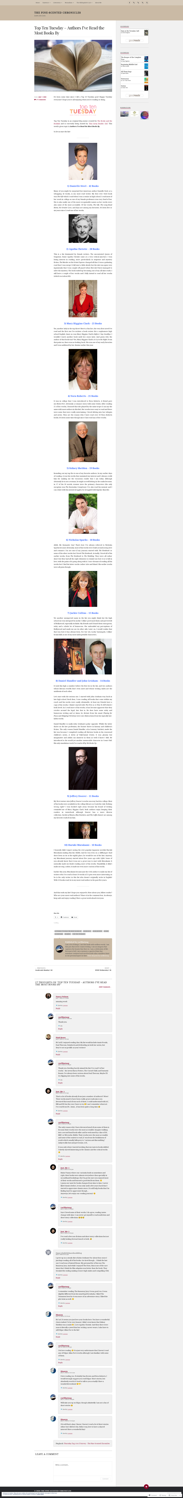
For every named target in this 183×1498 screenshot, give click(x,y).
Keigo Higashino (126, 61)
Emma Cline (125, 87)
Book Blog (87, 931)
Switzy (123, 86)
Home (38, 3)
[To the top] (146, 1486)
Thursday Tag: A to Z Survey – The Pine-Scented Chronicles (87, 1443)
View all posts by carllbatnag (98, 956)
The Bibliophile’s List (84, 3)
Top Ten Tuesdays (79, 934)
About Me (98, 3)
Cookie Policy (40, 1494)
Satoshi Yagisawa (126, 32)
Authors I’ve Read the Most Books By (68, 931)
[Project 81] (138, 2)
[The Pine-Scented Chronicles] (134, 2)
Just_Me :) (60, 1091)
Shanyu (59, 1315)
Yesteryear (125, 79)
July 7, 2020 (42, 97)
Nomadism (68, 3)
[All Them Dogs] (146, 76)
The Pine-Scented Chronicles (57, 12)
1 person (65, 1005)
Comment (105, 1479)
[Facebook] (129, 2)
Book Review (97, 931)
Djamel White (125, 73)
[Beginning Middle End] (146, 68)
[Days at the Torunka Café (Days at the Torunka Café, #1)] (146, 35)
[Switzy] (146, 90)
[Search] (147, 2)
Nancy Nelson (62, 996)
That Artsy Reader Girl (98, 123)
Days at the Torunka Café (130, 31)
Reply (58, 1008)
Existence (46, 3)
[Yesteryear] (146, 83)
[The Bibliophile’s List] (142, 2)
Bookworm (59, 934)
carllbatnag (63, 1017)
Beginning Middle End (129, 64)
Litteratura (57, 3)
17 (41, 100)
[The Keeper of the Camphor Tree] (146, 61)
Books (106, 931)
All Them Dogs (126, 72)
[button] (69, 656)
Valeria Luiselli (125, 66)
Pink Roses (61, 1037)
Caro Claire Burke (126, 80)
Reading (68, 934)
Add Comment (104, 987)
